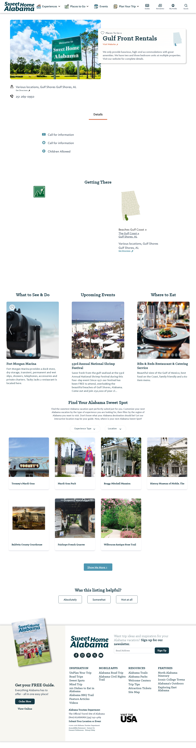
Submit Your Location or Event (85, 721)
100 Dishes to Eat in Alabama (81, 690)
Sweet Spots (77, 680)
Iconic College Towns (171, 679)
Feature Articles (79, 698)
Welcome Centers (139, 680)
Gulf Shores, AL (128, 236)
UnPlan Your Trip (80, 672)
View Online (25, 708)
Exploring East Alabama (167, 689)
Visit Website (109, 44)
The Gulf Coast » (129, 233)
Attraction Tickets (139, 688)
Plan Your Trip (127, 6)
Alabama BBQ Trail (81, 695)
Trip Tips (134, 684)
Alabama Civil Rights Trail (112, 678)
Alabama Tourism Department (84, 709)
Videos (73, 702)
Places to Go (77, 6)
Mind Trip (75, 684)
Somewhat (99, 599)
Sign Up (161, 650)
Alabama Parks (138, 676)
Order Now (25, 701)
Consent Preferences (76, 730)
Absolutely (70, 599)
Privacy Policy (90, 730)
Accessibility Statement (77, 728)
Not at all (126, 599)
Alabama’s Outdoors (171, 683)
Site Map (134, 692)
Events (104, 6)
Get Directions (22, 90)
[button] (10, 330)
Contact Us (91, 728)
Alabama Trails (138, 672)
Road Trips (76, 676)
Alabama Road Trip (111, 672)
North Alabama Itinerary (167, 674)
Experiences (49, 6)
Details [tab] (98, 114)
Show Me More (97, 567)
